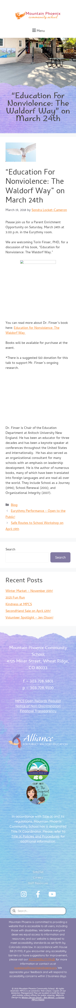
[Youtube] (52, 894)
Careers (38, 877)
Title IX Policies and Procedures (35, 836)
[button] (38, 30)
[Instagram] (23, 894)
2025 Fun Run (15, 598)
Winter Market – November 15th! (29, 591)
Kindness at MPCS (19, 604)
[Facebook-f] (38, 894)
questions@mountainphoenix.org (35, 967)
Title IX (47, 816)
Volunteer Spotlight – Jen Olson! (29, 618)
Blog (14, 505)
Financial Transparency (38, 711)
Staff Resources (38, 883)
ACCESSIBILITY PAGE (42, 959)
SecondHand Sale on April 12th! (28, 611)
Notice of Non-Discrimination (38, 706)
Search (10, 549)
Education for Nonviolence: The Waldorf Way (32, 331)
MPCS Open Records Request (38, 701)
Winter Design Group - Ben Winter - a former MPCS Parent (43, 999)
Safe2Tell (38, 872)
